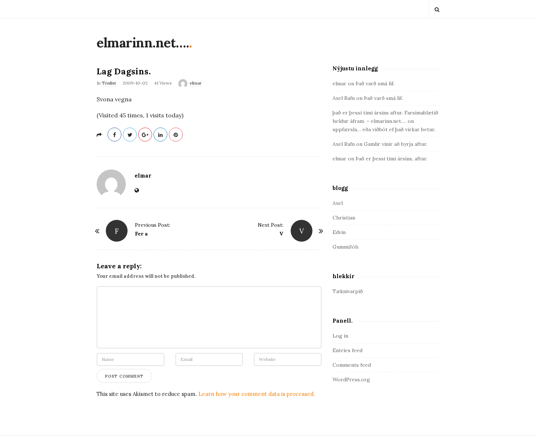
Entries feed (347, 350)
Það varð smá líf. (375, 83)
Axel (338, 203)
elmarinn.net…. (143, 42)
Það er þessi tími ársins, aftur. (391, 158)
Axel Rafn (344, 98)
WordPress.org (351, 379)
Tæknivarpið (348, 291)
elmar (196, 83)
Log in (340, 335)
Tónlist (109, 83)
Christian (344, 217)
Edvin (339, 232)
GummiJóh (345, 247)
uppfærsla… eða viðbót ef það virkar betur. (384, 129)
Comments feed (352, 365)
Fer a (141, 233)
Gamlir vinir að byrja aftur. (395, 144)
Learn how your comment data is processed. (256, 393)
